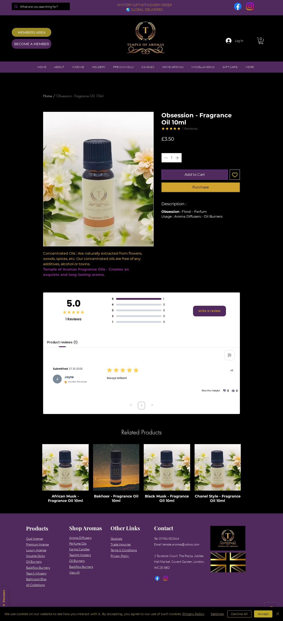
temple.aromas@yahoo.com (181, 544)
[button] (261, 40)
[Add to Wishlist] (235, 175)
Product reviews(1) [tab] (62, 342)
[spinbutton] (171, 157)
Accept (263, 614)
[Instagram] (250, 6)
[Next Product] (247, 467)
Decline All (239, 614)
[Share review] (232, 370)
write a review (209, 311)
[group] (141, 473)
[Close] (277, 613)
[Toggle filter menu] (229, 355)
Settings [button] (217, 614)
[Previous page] (131, 405)
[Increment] (177, 157)
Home (47, 95)
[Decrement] (165, 157)
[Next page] (152, 405)
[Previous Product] (35, 467)
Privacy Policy (193, 614)
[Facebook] (238, 6)
